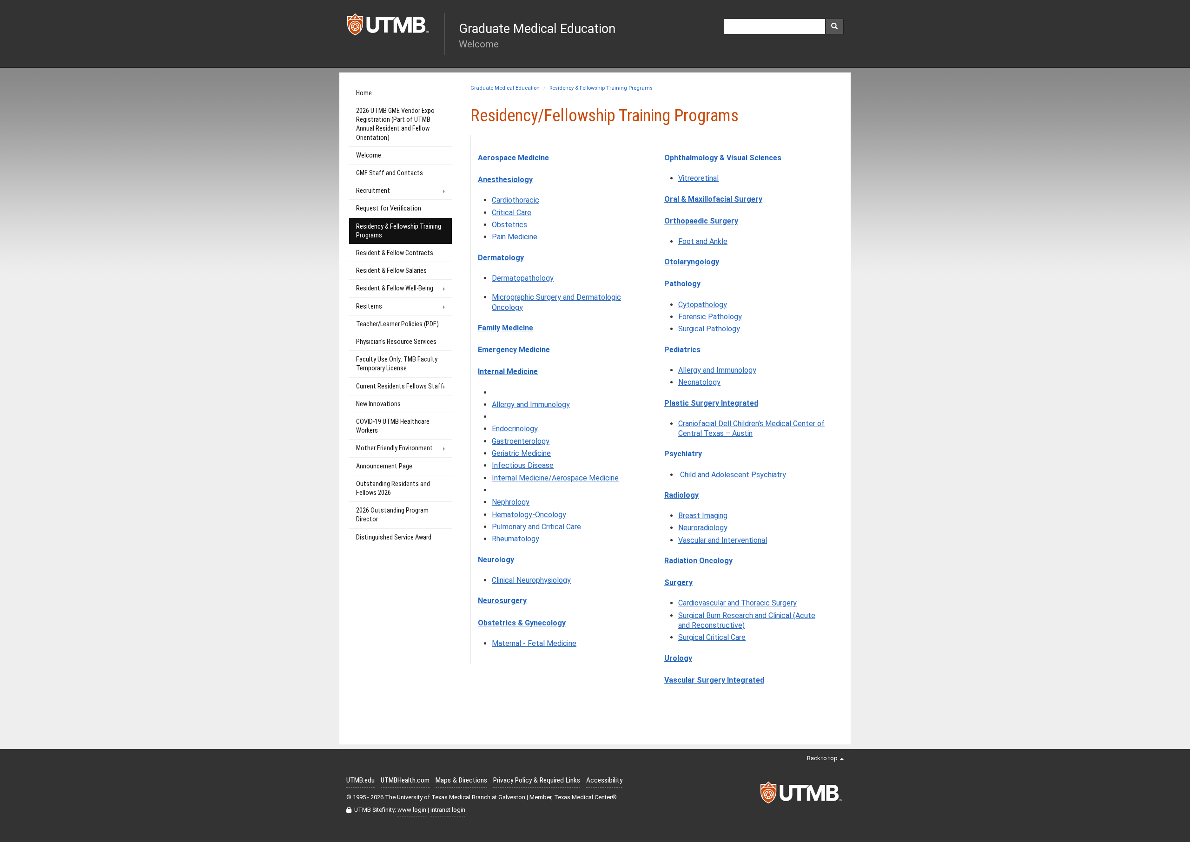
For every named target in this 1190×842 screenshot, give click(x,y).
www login (411, 809)
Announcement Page (384, 466)
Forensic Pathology (710, 316)
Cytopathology (702, 304)
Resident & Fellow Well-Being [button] (394, 288)
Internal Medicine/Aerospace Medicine (555, 478)
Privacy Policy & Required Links (536, 780)
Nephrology (510, 502)
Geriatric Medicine (521, 453)
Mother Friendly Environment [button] (394, 448)
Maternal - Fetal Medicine (534, 643)
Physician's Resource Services (396, 342)
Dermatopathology (523, 278)
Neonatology (699, 382)
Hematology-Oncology (529, 514)
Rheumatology (515, 538)
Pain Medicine (514, 236)
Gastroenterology (520, 441)
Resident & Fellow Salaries (391, 271)
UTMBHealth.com (405, 780)
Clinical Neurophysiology (531, 580)
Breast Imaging (702, 515)
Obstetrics (509, 224)
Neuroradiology (702, 527)
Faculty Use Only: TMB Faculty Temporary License (396, 363)
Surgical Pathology (709, 328)
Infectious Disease (523, 465)
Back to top (823, 758)
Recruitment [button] (373, 191)
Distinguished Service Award (393, 537)
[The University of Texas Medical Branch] (388, 27)
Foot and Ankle (702, 241)
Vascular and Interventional (722, 540)
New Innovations (378, 404)
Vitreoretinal (698, 178)
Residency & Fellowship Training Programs (601, 88)
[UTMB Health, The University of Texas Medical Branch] (802, 795)
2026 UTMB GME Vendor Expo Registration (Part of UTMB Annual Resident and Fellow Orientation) (395, 124)
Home (364, 93)
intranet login (447, 809)
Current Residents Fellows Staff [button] (399, 386)
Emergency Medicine (514, 349)
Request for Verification (388, 208)
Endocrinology (515, 428)
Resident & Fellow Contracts (394, 253)
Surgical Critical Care (712, 637)
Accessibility (604, 780)
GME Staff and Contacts (389, 173)
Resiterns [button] (369, 306)
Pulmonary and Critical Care (536, 526)
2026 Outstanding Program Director (392, 515)
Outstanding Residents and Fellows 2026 (393, 488)
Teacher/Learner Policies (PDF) (397, 324)
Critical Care (511, 212)
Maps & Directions (461, 780)
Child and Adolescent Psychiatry (733, 474)
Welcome (368, 155)
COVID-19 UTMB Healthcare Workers (393, 426)
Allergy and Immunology (531, 404)
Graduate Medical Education (505, 88)
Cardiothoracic (515, 200)
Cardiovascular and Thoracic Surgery (737, 603)
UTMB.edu (360, 780)
